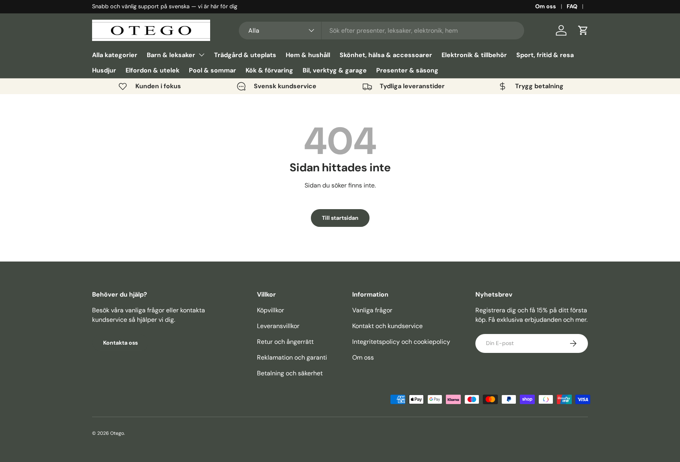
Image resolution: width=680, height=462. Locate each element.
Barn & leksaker (171, 55)
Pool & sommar (212, 70)
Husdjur (104, 70)
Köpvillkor (270, 310)
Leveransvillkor (278, 326)
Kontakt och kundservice (387, 326)
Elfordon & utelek (152, 70)
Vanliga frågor (372, 310)
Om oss (545, 6)
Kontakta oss (120, 342)
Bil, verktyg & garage (335, 70)
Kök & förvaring (269, 70)
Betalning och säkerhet (290, 373)
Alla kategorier (114, 55)
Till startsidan (340, 217)
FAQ (572, 6)
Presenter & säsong (407, 70)
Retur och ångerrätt (285, 342)
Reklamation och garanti (292, 357)
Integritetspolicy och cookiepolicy (401, 342)
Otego (117, 433)
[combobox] (381, 30)
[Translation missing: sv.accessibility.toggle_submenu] (201, 54)
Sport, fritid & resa (545, 55)
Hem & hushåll (308, 55)
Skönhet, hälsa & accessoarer (386, 55)
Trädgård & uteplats (245, 55)
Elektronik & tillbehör (474, 55)
